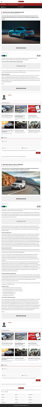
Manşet (8, 113)
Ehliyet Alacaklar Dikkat (32, 115)
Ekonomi (3, 113)
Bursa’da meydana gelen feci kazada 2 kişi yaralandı (20, 116)
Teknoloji (37, 113)
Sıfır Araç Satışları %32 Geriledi (7, 115)
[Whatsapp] (7, 392)
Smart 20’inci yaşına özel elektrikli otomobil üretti (8, 131)
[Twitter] (3, 392)
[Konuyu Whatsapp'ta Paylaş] (6, 55)
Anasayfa (4, 13)
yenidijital (9, 94)
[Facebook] (2, 392)
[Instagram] (5, 392)
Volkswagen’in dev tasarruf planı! (34, 130)
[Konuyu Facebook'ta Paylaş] (2, 55)
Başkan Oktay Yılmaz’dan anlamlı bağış (14, 4)
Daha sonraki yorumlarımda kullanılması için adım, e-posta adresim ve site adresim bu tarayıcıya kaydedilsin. (19, 150)
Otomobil (7, 13)
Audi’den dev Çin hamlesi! (19, 130)
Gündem (6, 113)
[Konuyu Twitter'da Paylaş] (4, 55)
